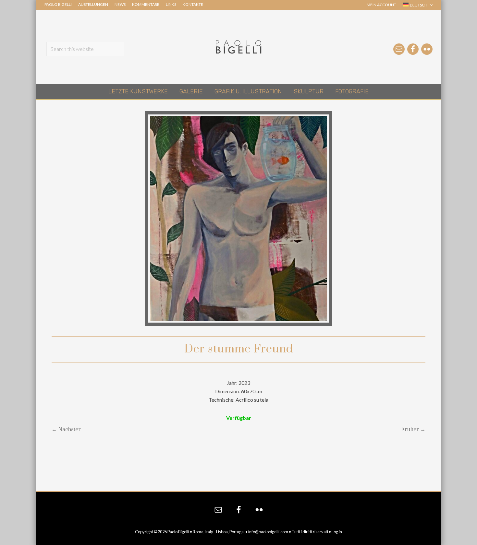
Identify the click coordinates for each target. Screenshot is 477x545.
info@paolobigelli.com (268, 531)
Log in (337, 531)
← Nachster (66, 429)
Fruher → (413, 429)
